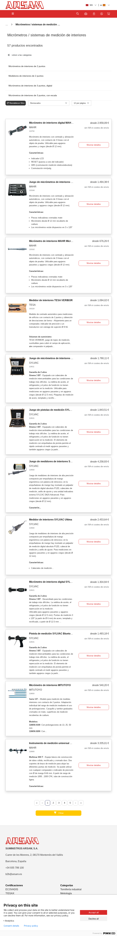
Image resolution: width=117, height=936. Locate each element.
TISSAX (9, 893)
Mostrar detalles (94, 145)
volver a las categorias (21, 55)
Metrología (66, 893)
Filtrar (61, 813)
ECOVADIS (11, 889)
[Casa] (7, 24)
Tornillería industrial (71, 889)
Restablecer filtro (16, 103)
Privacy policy (31, 926)
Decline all (94, 918)
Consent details (11, 926)
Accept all (94, 912)
